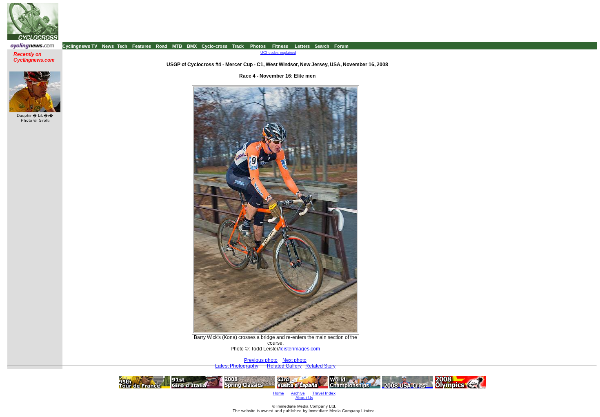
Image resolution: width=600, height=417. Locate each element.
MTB (177, 46)
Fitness (280, 46)
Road (161, 46)
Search (322, 46)
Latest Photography (236, 366)
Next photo (294, 360)
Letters (302, 46)
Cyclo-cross (214, 46)
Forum (341, 46)
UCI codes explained (278, 53)
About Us (304, 397)
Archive (298, 393)
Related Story (320, 366)
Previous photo (261, 360)
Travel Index (324, 393)
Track (238, 46)
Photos (258, 46)
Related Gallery (284, 366)
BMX (192, 46)
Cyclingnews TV (79, 46)
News (108, 46)
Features (141, 46)
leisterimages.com (300, 349)
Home (278, 393)
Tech (122, 46)
